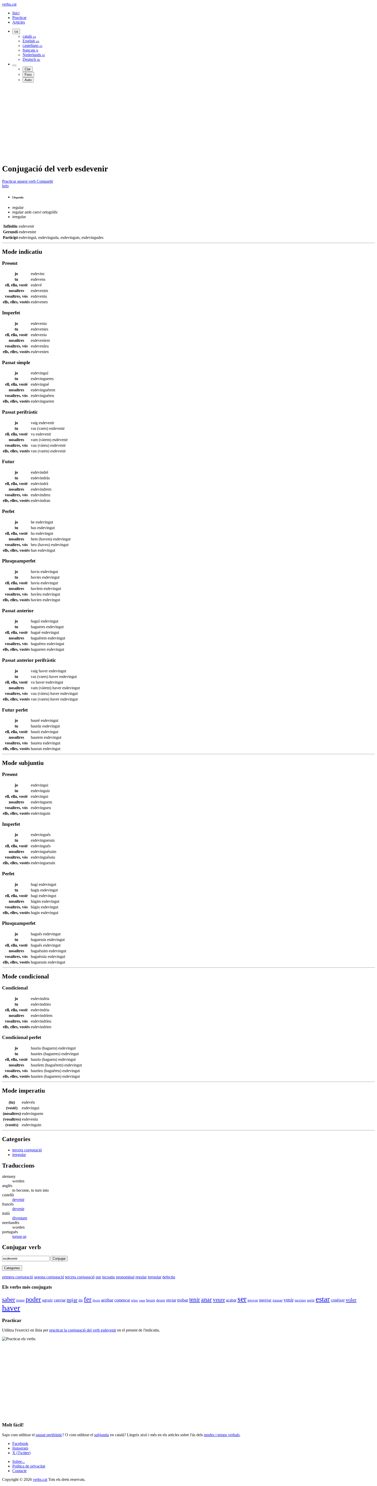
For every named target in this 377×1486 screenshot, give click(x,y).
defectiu (168, 1277)
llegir (96, 1300)
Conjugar (59, 1258)
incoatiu (108, 1277)
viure (142, 1300)
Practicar (19, 17)
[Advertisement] (156, 123)
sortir (311, 1300)
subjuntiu (101, 1435)
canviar (60, 1300)
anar (206, 1299)
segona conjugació (49, 1277)
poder (33, 1299)
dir (80, 1300)
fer (88, 1299)
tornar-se (19, 1236)
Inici (15, 13)
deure (160, 1300)
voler (351, 1300)
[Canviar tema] (14, 65)
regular (141, 1277)
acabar (231, 1300)
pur (98, 1277)
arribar (107, 1300)
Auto (28, 80)
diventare (19, 1218)
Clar (28, 69)
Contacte (19, 1471)
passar (278, 1300)
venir (289, 1300)
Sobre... (18, 1461)
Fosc (28, 74)
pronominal (125, 1277)
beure (150, 1300)
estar (323, 1299)
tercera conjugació (27, 1150)
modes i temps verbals (222, 1435)
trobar (182, 1300)
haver (11, 1308)
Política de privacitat (28, 1466)
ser (241, 1299)
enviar (171, 1300)
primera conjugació (17, 1277)
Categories (12, 1268)
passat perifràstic (49, 1435)
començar (122, 1300)
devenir (18, 1199)
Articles (18, 22)
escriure (300, 1300)
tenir (194, 1299)
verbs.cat (9, 4)
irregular (19, 1154)
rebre (134, 1300)
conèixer (338, 1300)
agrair (47, 1300)
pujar (72, 1300)
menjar (265, 1300)
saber (8, 1299)
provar (252, 1300)
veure (219, 1300)
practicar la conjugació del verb (82, 1330)
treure (20, 1300)
